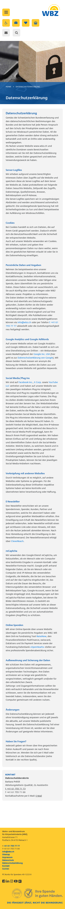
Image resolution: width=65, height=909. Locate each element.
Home (8, 87)
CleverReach (17, 541)
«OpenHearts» (37, 647)
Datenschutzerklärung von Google (35, 357)
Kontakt (6, 866)
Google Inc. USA (42, 354)
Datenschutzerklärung (28, 87)
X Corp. (38, 382)
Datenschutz (8, 860)
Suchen (5, 868)
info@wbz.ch (24, 322)
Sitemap (6, 854)
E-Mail (39, 795)
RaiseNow (41, 636)
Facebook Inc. (26, 382)
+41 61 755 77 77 (11, 846)
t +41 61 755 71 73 (15, 788)
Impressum (7, 857)
